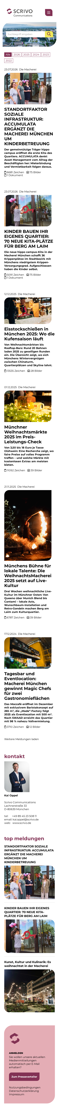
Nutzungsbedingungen (24, 1087)
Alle (8, 54)
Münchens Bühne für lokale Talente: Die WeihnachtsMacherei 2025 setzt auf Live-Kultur (27, 575)
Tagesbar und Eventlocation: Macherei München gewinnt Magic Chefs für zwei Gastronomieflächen (27, 686)
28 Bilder (36, 370)
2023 (46, 54)
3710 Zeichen (16, 726)
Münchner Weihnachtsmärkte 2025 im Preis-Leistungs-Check (25, 434)
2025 (26, 54)
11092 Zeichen (16, 470)
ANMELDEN (16, 1053)
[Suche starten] (49, 34)
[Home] (20, 13)
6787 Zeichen (16, 617)
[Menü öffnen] (48, 12)
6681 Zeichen (16, 172)
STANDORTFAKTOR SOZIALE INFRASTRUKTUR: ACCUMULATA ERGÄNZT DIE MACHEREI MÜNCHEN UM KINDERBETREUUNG (28, 126)
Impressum (16, 1094)
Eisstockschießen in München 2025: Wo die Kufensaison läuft (29, 333)
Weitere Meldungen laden (21, 739)
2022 (9, 60)
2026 (17, 54)
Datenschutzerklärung (24, 1090)
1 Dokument (15, 175)
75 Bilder (35, 172)
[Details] (27, 89)
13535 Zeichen (16, 370)
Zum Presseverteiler (24, 1076)
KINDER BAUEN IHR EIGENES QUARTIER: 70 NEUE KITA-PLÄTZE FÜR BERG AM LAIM (28, 239)
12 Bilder (35, 726)
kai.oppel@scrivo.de (26, 819)
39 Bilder (36, 470)
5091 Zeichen (16, 274)
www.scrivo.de (21, 823)
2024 (36, 54)
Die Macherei (27, 69)
